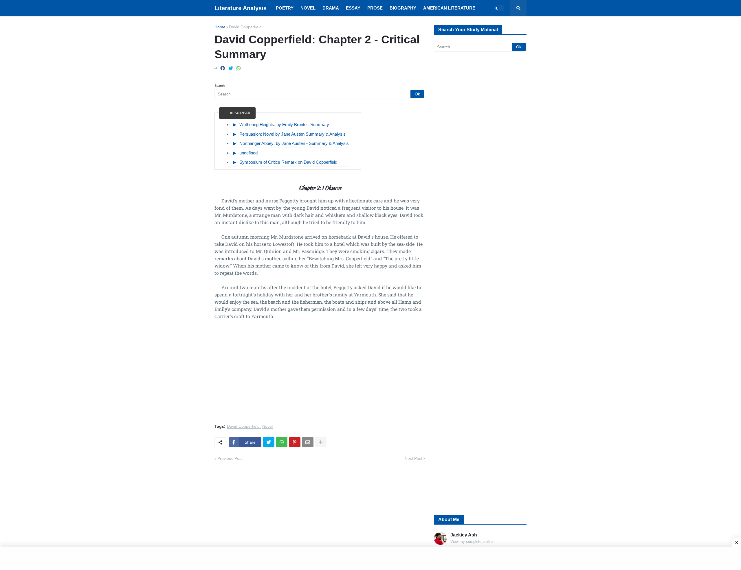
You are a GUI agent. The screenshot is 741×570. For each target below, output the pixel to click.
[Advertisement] (319, 375)
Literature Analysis (240, 8)
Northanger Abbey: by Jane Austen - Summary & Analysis (294, 143)
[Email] (307, 442)
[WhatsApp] (238, 68)
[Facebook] (222, 68)
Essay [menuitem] (353, 7)
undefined (248, 152)
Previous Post (230, 458)
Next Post (413, 458)
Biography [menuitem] (403, 7)
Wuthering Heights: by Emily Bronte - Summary (284, 124)
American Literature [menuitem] (449, 7)
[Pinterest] (294, 442)
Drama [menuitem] (330, 7)
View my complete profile (471, 541)
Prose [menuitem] (375, 7)
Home (219, 27)
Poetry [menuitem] (285, 7)
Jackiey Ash (463, 534)
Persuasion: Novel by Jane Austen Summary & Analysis (292, 134)
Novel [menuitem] (308, 7)
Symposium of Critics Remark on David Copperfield (288, 162)
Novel (267, 426)
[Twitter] (230, 68)
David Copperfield (245, 27)
